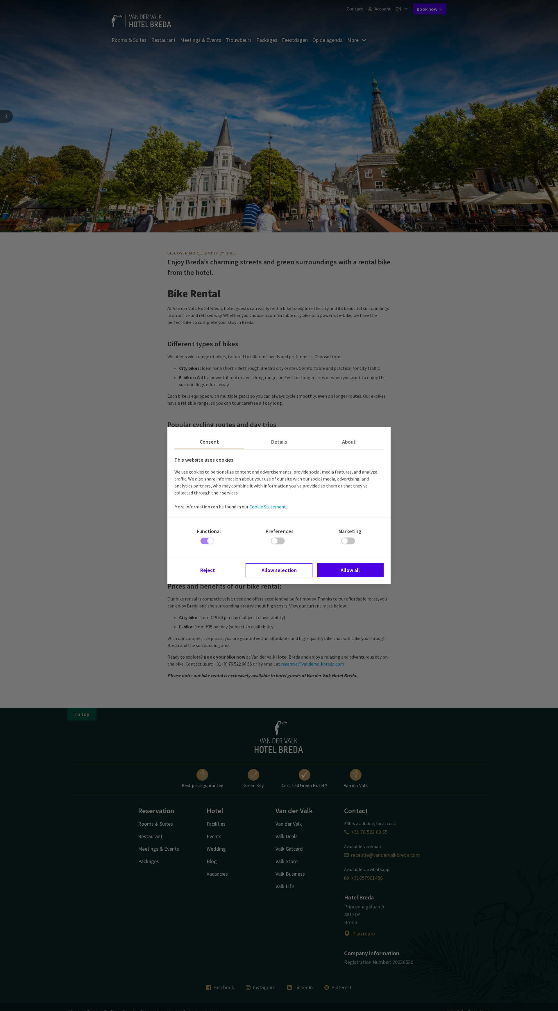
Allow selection (279, 570)
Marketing (350, 531)
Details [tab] (279, 441)
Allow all (350, 570)
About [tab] (349, 441)
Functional (209, 531)
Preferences (280, 531)
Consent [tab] (209, 441)
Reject (207, 570)
